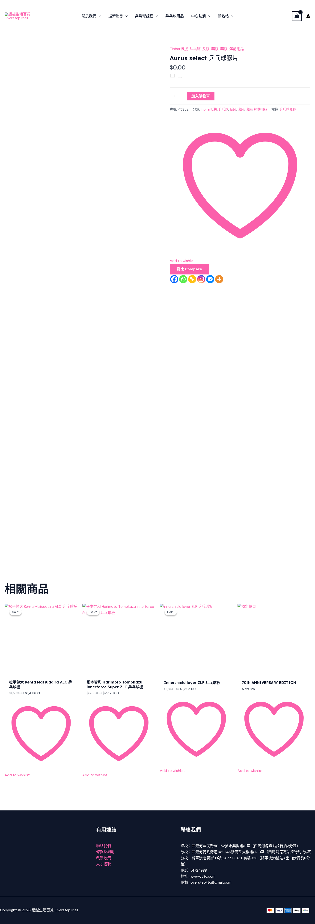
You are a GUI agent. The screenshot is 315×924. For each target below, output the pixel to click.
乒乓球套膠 (287, 109)
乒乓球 (195, 48)
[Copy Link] (192, 279)
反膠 (206, 48)
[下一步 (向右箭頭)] (307, 461)
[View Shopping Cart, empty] (297, 16)
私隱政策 (103, 858)
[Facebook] (174, 279)
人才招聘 (103, 864)
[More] (219, 279)
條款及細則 (105, 851)
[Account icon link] (308, 16)
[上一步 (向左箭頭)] (8, 461)
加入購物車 (200, 96)
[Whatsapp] (183, 279)
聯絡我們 (103, 845)
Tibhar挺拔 (179, 48)
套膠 (215, 48)
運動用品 (236, 48)
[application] (98, 16)
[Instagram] (201, 279)
